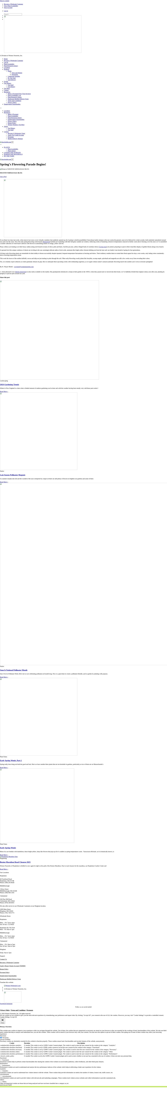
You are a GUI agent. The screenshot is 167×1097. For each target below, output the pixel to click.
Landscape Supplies (14, 76)
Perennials (15, 74)
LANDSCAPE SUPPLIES (12, 152)
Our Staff (10, 85)
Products (6, 69)
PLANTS (7, 147)
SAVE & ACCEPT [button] (6, 1085)
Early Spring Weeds (8, 848)
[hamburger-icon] (1, 144)
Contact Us (3, 959)
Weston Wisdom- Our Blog (16, 125)
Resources (7, 92)
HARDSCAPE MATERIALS (13, 154)
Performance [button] (4, 1063)
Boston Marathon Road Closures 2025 (15, 862)
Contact (6, 90)
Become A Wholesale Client (16, 133)
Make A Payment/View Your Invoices (19, 94)
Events (6, 81)
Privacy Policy (12, 102)
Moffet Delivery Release (15, 138)
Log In (6, 62)
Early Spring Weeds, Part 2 (11, 760)
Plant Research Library (11, 66)
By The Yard (12, 78)
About (6, 126)
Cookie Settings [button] (5, 1017)
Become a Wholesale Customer (13, 60)
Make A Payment (13, 114)
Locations (7, 67)
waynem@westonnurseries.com (24, 267)
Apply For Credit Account (16, 135)
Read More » (4, 391)
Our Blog (7, 88)
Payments (11, 137)
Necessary (5, 1037)
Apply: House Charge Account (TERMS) (13, 966)
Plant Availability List (14, 95)
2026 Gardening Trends (9, 385)
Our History (7, 83)
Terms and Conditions (14, 101)
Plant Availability (9, 64)
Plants (9, 71)
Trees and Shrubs (17, 73)
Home (6, 59)
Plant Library (12, 151)
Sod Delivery (12, 80)
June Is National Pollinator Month (13, 670)
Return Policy (12, 123)
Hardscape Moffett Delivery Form (18, 99)
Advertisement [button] (4, 1074)
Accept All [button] (13, 1017)
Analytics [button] (3, 1069)
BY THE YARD (9, 156)
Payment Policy (5, 972)
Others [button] (2, 1080)
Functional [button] (3, 1058)
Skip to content (4, 1)
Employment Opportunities (12, 104)
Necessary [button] (3, 1036)
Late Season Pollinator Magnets (12, 475)
